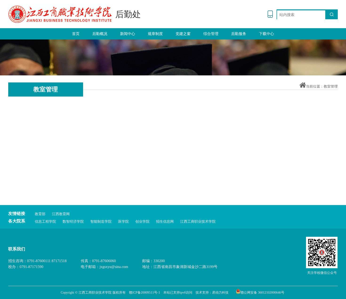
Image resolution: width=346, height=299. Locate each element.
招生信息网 (165, 221)
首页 (76, 34)
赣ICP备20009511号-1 (144, 292)
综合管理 (210, 34)
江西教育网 (61, 214)
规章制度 (155, 34)
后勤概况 (99, 34)
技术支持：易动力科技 (212, 292)
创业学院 (142, 221)
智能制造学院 (101, 221)
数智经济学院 (73, 221)
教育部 (40, 214)
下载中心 (266, 34)
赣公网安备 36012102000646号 (262, 292)
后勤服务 (238, 34)
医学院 (123, 221)
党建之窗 (183, 34)
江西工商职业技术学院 (198, 221)
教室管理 (331, 86)
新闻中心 (127, 34)
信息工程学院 (45, 221)
